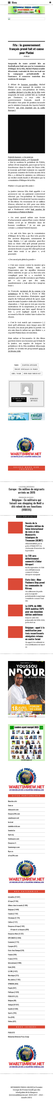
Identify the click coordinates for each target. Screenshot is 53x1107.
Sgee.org (11, 834)
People (10, 988)
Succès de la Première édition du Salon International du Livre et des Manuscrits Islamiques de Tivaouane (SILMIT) (34, 531)
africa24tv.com (13, 855)
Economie (11, 942)
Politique (11, 992)
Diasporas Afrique (14, 926)
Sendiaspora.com (13, 838)
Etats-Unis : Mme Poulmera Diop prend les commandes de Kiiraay (35, 584)
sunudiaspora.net (13, 818)
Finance (10, 954)
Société (10, 1008)
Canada (10, 913)
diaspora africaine (29, 365)
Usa (9, 1017)
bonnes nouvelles (29, 84)
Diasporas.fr (12, 843)
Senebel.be (11, 830)
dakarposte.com (13, 809)
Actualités (11, 897)
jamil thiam (16, 374)
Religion (10, 1000)
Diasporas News (13, 933)
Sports (10, 1013)
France (10, 958)
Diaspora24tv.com (14, 813)
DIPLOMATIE (12, 937)
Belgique (11, 909)
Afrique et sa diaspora (17, 929)
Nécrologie (11, 975)
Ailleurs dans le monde (15, 905)
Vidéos (10, 1021)
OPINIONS (11, 983)
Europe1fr (35, 160)
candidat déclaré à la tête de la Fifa (24, 92)
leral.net (10, 822)
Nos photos (11, 979)
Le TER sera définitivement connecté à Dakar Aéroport (33, 560)
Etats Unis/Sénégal (14, 950)
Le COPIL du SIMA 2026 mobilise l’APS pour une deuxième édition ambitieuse (34, 610)
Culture (10, 922)
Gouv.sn (10, 805)
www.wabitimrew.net (32, 374)
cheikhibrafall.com (14, 826)
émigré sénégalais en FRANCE (26, 369)
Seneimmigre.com (14, 847)
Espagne (10, 946)
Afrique (10, 901)
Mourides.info (12, 801)
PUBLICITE (11, 996)
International (12, 963)
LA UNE (10, 971)
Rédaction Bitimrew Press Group (18, 1036)
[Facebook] (50, 2)
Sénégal (10, 1004)
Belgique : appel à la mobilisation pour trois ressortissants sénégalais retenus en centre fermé (34, 633)
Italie (9, 967)
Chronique (11, 917)
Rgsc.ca (10, 851)
